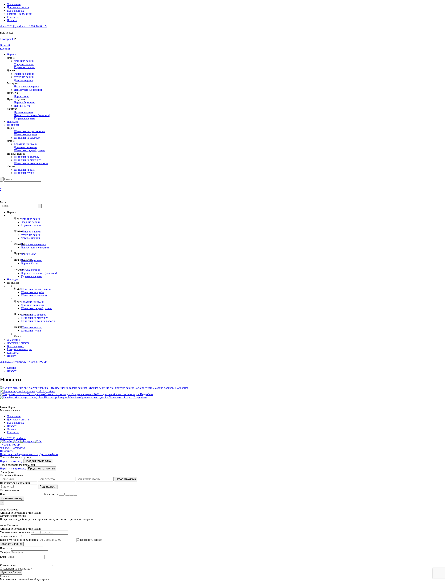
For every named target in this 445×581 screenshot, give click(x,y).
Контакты (13, 17)
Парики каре (21, 96)
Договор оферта (48, 454)
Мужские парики (24, 76)
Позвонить (6, 450)
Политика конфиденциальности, (19, 454)
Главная (11, 367)
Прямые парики (23, 112)
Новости (12, 20)
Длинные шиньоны (25, 147)
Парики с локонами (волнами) (32, 115)
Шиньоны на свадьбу (26, 156)
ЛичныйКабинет (5, 47)
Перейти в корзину (11, 461)
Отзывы (12, 429)
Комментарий (8, 565)
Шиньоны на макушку (27, 159)
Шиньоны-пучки (24, 172)
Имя (2, 548)
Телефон (5, 552)
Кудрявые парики (24, 118)
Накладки (13, 121)
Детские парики (23, 80)
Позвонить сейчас (90, 539)
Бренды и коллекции (19, 13)
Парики (11, 54)
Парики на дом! (32, 391)
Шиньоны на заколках (27, 137)
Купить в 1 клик (11, 572)
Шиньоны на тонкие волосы (31, 163)
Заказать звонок (11, 543)
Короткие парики (24, 67)
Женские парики (24, 73)
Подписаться (47, 486)
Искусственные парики (28, 89)
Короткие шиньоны (25, 143)
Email (3, 556)
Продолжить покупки (38, 461)
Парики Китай (22, 105)
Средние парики (24, 64)
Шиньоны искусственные (29, 131)
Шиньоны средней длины (29, 150)
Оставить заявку (12, 498)
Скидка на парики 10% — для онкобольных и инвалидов (105, 394)
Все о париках (15, 10)
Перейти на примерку (13, 468)
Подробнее (181, 387)
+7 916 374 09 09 (37, 26)
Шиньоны (13, 124)
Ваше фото (7, 472)
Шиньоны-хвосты (24, 169)
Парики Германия (24, 102)
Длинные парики (24, 60)
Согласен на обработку (17, 568)
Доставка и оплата (18, 7)
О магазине (14, 4)
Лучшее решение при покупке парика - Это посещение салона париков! (132, 387)
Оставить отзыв (126, 479)
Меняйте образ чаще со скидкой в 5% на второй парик (101, 397)
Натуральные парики (26, 86)
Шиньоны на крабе (25, 134)
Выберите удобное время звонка (19, 539)
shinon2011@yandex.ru (13, 26)
